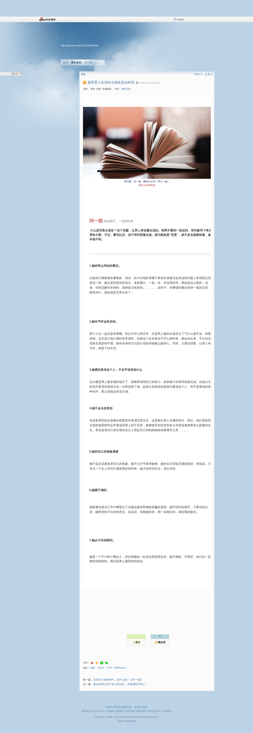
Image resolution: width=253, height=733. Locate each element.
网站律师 (141, 711)
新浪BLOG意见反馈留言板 (119, 707)
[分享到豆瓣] (101, 662)
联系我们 (120, 711)
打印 (109, 667)
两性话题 (126, 89)
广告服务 (109, 711)
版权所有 (131, 721)
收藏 (92, 667)
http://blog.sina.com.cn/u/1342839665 (80, 45)
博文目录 (76, 62)
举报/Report (120, 667)
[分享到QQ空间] (96, 662)
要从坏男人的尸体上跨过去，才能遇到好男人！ (120, 684)
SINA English (154, 711)
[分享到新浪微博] (92, 662)
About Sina (98, 711)
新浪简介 (86, 711)
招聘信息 (130, 711)
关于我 (88, 62)
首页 (65, 62)
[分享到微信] (106, 662)
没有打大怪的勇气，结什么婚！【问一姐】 (118, 679)
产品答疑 (166, 711)
